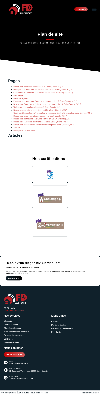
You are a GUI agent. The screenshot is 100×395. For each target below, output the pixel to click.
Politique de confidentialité (24, 130)
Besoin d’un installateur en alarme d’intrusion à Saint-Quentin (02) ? (41, 119)
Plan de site (18, 95)
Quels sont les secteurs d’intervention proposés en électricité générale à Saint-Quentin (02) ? (52, 113)
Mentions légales (20, 98)
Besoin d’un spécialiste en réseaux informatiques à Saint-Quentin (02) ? (43, 124)
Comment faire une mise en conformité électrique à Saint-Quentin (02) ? (43, 92)
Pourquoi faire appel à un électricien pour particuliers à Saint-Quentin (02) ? (45, 101)
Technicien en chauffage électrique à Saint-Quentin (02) (36, 107)
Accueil (16, 127)
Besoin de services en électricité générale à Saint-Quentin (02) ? (40, 122)
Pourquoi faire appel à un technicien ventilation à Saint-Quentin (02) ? (42, 89)
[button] (94, 9)
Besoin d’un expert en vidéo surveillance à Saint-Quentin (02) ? (40, 116)
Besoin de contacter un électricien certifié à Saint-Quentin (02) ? (40, 110)
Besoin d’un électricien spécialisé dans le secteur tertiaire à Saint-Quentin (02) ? (47, 104)
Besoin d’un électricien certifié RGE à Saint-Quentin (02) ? (38, 87)
